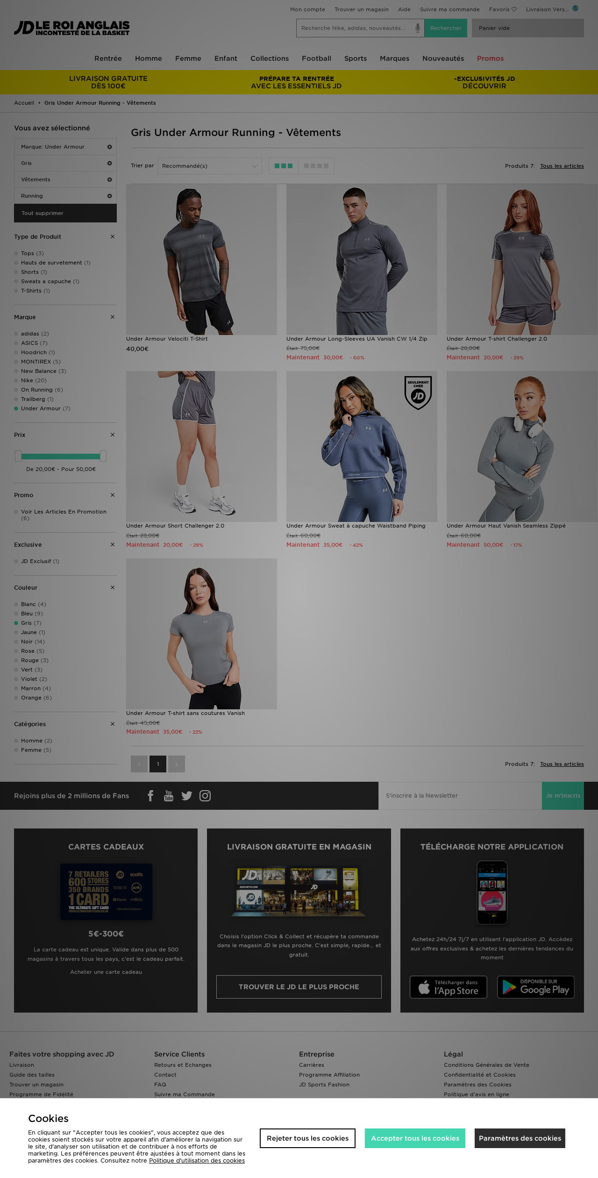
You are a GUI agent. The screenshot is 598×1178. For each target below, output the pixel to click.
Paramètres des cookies (520, 1138)
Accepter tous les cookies (415, 1138)
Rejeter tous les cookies (308, 1138)
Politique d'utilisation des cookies (197, 1160)
